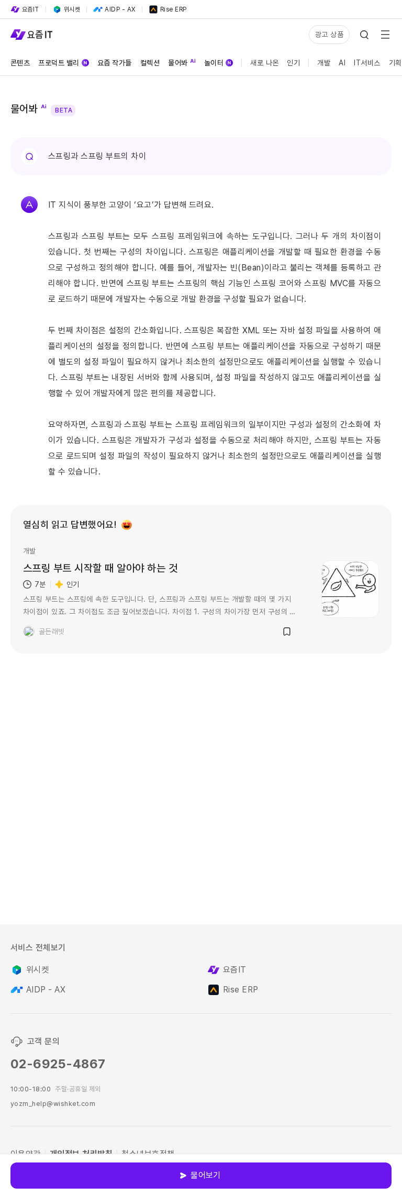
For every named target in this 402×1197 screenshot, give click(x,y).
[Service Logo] (31, 34)
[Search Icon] (364, 34)
